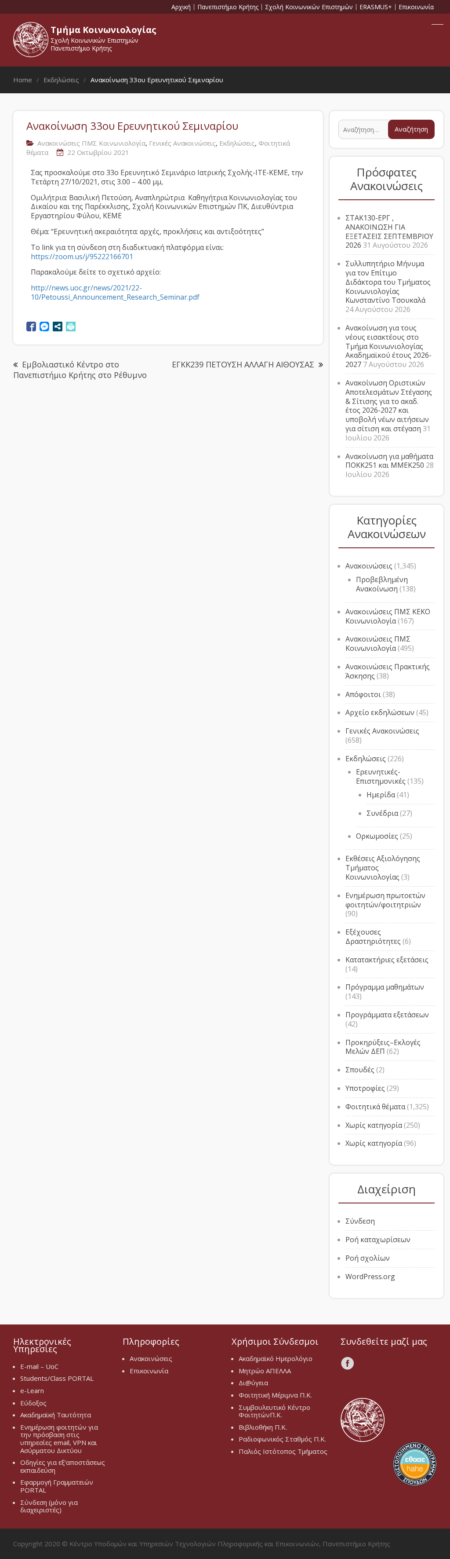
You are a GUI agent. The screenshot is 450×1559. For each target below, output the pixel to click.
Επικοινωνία (416, 7)
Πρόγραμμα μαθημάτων (384, 987)
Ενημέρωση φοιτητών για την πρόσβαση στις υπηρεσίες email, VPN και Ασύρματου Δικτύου (59, 1439)
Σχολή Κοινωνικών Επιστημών (309, 7)
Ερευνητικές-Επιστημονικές (381, 776)
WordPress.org (370, 1276)
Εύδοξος (33, 1402)
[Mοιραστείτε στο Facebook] (31, 326)
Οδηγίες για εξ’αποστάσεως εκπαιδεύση (62, 1466)
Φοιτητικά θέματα (375, 1106)
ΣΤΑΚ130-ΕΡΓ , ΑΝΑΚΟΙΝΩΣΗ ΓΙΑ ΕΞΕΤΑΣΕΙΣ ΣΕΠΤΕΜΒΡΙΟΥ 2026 (389, 231)
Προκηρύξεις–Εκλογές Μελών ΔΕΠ (383, 1047)
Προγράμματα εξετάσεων (387, 1015)
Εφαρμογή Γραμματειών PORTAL (56, 1486)
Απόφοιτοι (363, 694)
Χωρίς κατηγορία (373, 1125)
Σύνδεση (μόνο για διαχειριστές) (49, 1506)
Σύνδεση (360, 1221)
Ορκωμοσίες (377, 836)
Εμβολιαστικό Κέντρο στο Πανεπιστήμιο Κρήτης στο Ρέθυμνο (80, 369)
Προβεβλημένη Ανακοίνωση (382, 584)
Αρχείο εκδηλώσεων (379, 712)
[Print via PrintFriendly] (71, 326)
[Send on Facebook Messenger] (44, 326)
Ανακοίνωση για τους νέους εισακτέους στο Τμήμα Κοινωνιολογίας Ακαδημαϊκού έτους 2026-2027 (388, 346)
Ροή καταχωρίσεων (377, 1239)
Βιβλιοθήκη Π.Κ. (263, 1427)
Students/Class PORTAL (57, 1378)
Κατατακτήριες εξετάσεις (386, 960)
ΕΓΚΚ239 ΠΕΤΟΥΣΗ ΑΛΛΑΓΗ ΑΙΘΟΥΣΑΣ (243, 364)
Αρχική (181, 7)
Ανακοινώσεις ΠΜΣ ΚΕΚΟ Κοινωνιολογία (387, 616)
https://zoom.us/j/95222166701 (82, 256)
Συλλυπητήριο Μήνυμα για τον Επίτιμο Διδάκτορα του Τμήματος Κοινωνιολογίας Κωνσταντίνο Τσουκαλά (388, 282)
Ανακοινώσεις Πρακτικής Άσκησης (387, 671)
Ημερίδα (381, 795)
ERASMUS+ (375, 7)
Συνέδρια (382, 813)
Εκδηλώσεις (237, 143)
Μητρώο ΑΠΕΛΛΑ (265, 1370)
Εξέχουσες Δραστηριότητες (373, 936)
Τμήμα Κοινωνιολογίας (103, 30)
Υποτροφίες (365, 1088)
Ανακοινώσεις (368, 566)
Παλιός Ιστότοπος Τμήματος (283, 1451)
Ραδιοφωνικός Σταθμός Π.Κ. (282, 1438)
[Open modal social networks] (57, 326)
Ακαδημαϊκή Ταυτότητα (55, 1414)
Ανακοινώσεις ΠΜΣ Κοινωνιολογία (91, 143)
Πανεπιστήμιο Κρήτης (227, 7)
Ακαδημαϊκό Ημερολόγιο (275, 1358)
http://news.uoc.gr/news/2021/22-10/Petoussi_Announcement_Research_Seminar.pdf (115, 292)
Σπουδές (359, 1070)
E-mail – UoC (39, 1366)
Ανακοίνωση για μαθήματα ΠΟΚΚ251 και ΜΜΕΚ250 (389, 460)
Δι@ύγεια (253, 1382)
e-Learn (32, 1390)
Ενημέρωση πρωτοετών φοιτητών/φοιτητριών (385, 900)
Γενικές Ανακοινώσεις (182, 143)
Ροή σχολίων (367, 1258)
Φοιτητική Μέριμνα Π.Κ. (275, 1394)
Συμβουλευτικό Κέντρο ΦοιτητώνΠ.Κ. (274, 1411)
